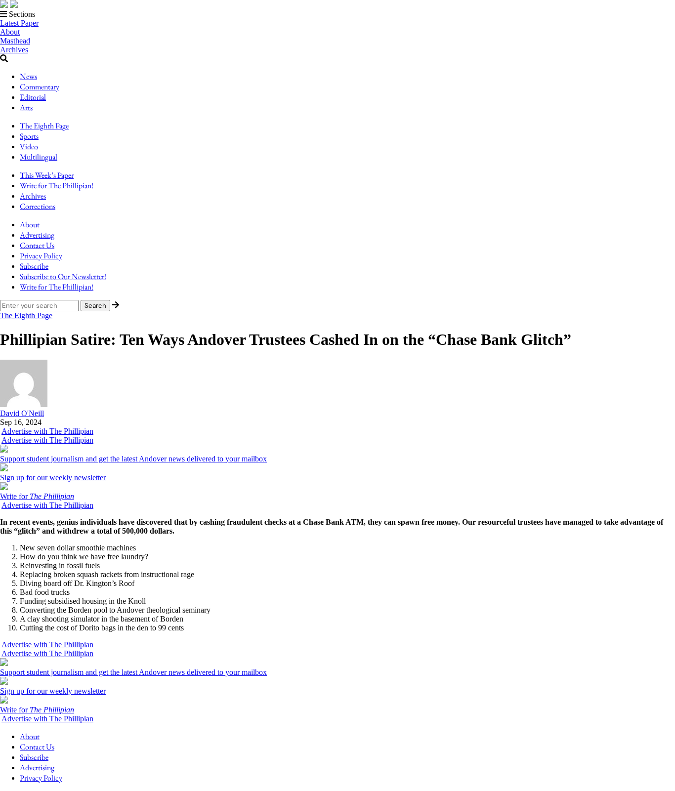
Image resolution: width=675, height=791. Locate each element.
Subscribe (34, 266)
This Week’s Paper (47, 175)
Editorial (33, 97)
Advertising (37, 235)
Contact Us (37, 245)
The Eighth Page (44, 126)
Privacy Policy (41, 255)
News (28, 76)
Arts (26, 107)
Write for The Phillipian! (56, 185)
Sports (29, 136)
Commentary (39, 87)
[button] (337, 14)
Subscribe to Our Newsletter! (63, 276)
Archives (14, 49)
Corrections (37, 206)
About (10, 32)
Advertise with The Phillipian (47, 431)
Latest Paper (19, 23)
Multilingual (38, 157)
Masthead (15, 41)
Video (29, 146)
